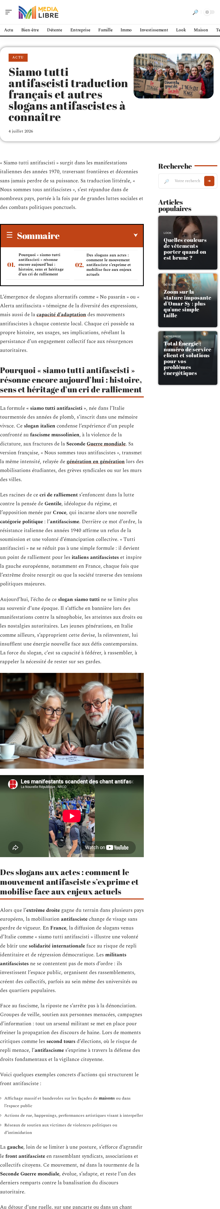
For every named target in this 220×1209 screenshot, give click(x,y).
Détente (170, 284)
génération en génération (96, 462)
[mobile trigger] (9, 12)
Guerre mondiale (106, 444)
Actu (18, 57)
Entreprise (172, 336)
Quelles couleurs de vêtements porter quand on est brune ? (185, 248)
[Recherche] (195, 12)
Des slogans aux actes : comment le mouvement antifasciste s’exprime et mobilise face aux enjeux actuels (108, 265)
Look (167, 232)
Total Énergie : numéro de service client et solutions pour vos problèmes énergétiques (187, 358)
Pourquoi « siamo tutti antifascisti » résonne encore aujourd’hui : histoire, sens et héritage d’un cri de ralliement (41, 264)
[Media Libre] (38, 12)
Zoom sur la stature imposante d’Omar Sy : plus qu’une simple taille (187, 303)
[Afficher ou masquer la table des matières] (99, 235)
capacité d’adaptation (61, 315)
